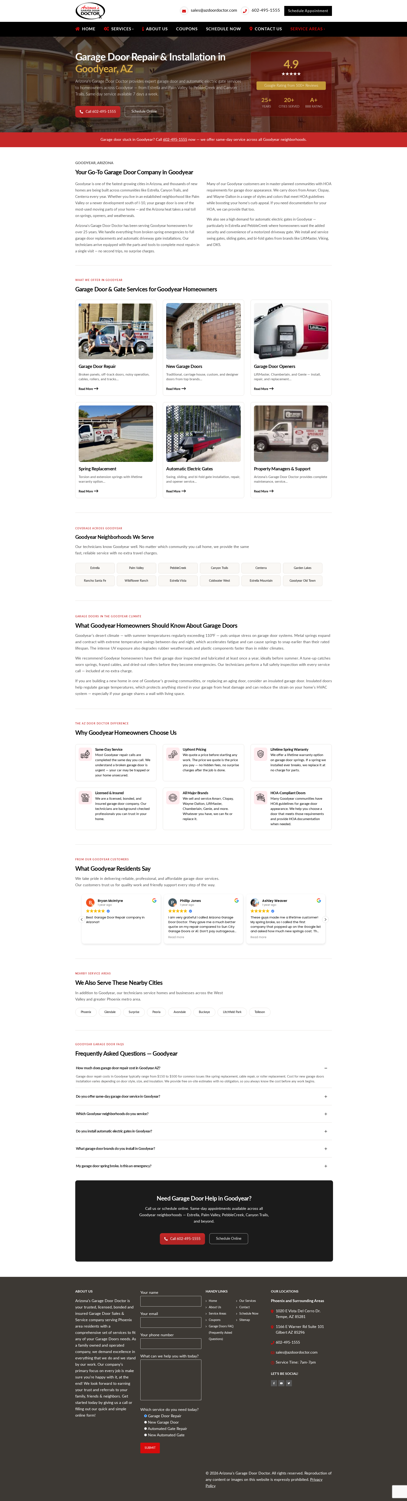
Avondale (180, 1012)
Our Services (247, 1301)
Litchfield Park (232, 1012)
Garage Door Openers (274, 366)
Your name (149, 1293)
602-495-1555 (266, 10)
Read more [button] (176, 937)
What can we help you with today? (169, 1356)
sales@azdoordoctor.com (214, 10)
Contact (244, 1307)
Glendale (110, 1012)
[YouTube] (281, 1383)
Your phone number (157, 1335)
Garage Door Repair (97, 366)
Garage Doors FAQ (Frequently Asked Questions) (221, 1333)
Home (213, 1301)
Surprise (134, 1012)
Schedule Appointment (308, 11)
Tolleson (260, 1012)
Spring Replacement (97, 469)
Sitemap (244, 1320)
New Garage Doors (184, 366)
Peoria (156, 1012)
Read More (86, 389)
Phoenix (86, 1012)
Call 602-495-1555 (101, 111)
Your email (149, 1314)
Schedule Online (144, 111)
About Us (215, 1307)
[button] (325, 919)
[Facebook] (274, 1383)
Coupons (214, 1320)
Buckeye (204, 1012)
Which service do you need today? (169, 1410)
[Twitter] (289, 1383)
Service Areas (217, 1313)
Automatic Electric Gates (189, 469)
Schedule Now (248, 1313)
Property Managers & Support (282, 469)
